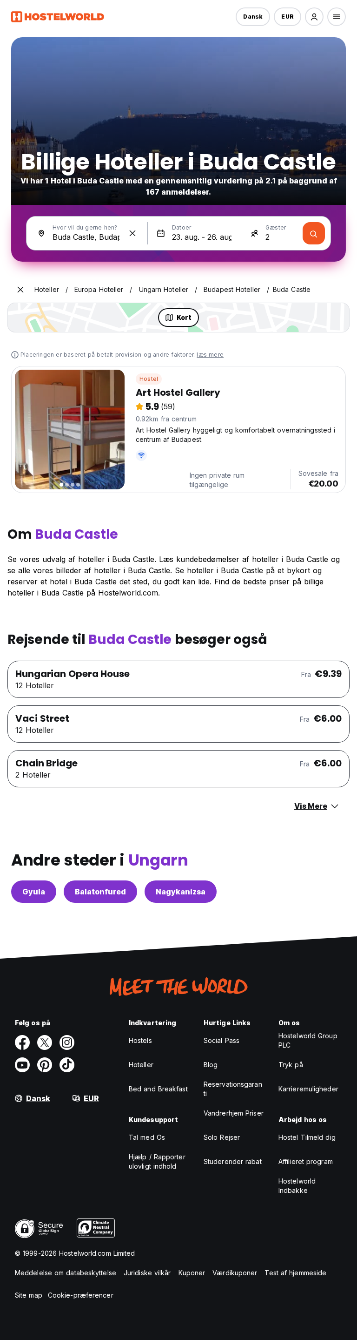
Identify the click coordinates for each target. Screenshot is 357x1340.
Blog (211, 1065)
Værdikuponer (234, 1273)
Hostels (140, 1040)
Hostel (148, 378)
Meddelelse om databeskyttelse (65, 1273)
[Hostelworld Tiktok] (67, 1064)
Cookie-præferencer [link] (80, 1295)
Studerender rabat (233, 1161)
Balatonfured (100, 891)
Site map (28, 1295)
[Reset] (132, 233)
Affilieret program (305, 1161)
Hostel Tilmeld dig (307, 1137)
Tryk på (290, 1065)
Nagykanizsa (180, 891)
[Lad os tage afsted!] (314, 233)
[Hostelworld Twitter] (44, 1042)
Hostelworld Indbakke (297, 1185)
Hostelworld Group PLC (307, 1040)
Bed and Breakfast (158, 1089)
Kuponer (191, 1273)
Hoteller (141, 1065)
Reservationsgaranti (233, 1088)
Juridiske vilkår (147, 1273)
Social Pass (221, 1040)
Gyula (33, 891)
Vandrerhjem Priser (234, 1113)
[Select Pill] (314, 16)
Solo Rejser (222, 1137)
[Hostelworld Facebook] (22, 1042)
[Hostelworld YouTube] (22, 1064)
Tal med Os (147, 1137)
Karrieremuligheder (308, 1089)
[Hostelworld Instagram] (67, 1042)
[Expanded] (20, 289)
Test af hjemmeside (295, 1273)
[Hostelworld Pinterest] (44, 1064)
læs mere (210, 354)
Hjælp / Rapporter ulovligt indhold (157, 1161)
